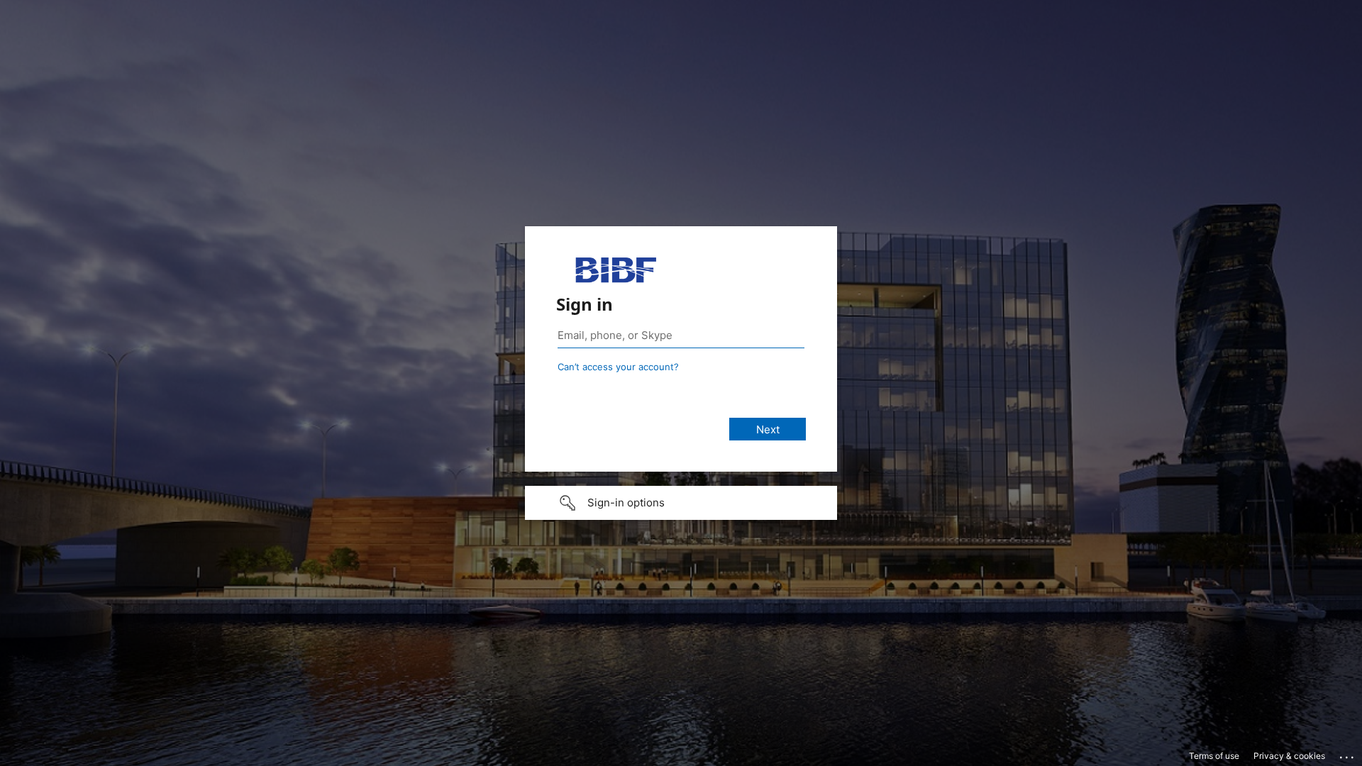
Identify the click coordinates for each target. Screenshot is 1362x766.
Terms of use (1214, 755)
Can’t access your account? (618, 366)
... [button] (1347, 754)
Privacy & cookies (1289, 755)
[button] (681, 503)
